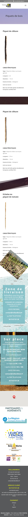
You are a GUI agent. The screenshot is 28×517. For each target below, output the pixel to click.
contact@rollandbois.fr (14, 313)
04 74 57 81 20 (8, 1)
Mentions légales (5, 513)
